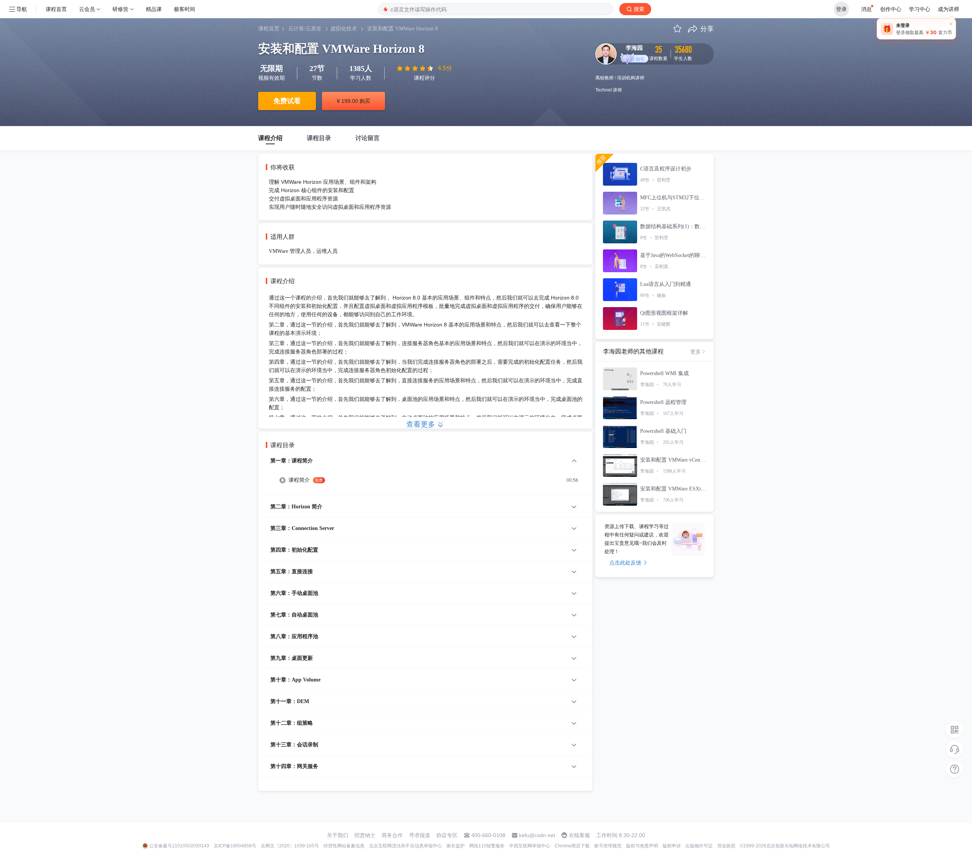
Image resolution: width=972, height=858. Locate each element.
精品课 (154, 9)
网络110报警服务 (487, 846)
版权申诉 (672, 846)
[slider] (416, 68)
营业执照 (726, 846)
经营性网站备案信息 (343, 846)
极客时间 (184, 9)
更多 (695, 352)
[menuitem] (425, 476)
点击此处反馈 (625, 563)
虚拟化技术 (343, 29)
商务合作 (392, 835)
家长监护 (456, 846)
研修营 (120, 9)
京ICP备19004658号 (235, 846)
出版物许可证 (699, 846)
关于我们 (337, 835)
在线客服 (579, 835)
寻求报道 (419, 835)
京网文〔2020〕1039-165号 (290, 846)
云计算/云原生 (305, 29)
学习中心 (919, 9)
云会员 (87, 9)
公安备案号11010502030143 (179, 846)
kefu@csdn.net (537, 835)
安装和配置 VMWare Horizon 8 (402, 29)
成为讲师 (948, 9)
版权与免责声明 (642, 846)
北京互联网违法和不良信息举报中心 (405, 846)
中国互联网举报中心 (529, 846)
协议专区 (447, 835)
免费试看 (287, 101)
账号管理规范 (608, 846)
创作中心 (890, 9)
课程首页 (56, 9)
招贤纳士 (365, 835)
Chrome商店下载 (572, 846)
